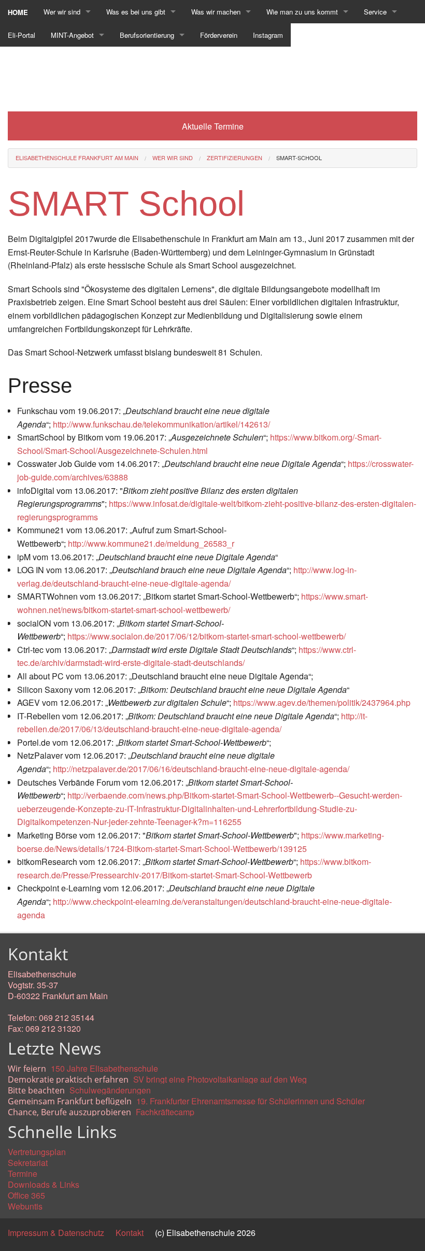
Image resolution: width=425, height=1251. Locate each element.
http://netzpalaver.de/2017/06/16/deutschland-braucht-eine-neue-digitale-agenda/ (201, 769)
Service (375, 12)
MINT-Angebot (72, 35)
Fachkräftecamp (165, 1112)
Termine (22, 1173)
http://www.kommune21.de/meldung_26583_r (151, 543)
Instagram (268, 35)
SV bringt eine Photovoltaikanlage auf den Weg (220, 1079)
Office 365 (26, 1195)
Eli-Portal (21, 35)
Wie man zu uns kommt (302, 12)
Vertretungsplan (37, 1152)
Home (18, 12)
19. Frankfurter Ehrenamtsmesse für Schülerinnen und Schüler (250, 1101)
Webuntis (25, 1206)
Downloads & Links (43, 1184)
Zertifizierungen (234, 157)
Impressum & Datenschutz (56, 1233)
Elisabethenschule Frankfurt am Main (77, 157)
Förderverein (218, 35)
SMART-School (299, 157)
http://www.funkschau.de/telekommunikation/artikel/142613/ (161, 424)
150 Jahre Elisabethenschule (104, 1068)
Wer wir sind (62, 12)
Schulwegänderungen (110, 1090)
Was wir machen (215, 12)
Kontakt (130, 1233)
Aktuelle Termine (213, 126)
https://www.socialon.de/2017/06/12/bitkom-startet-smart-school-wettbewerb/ (206, 636)
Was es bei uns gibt (135, 12)
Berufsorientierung (147, 35)
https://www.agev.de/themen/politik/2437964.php (321, 702)
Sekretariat (28, 1163)
